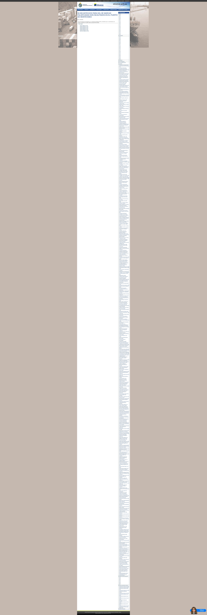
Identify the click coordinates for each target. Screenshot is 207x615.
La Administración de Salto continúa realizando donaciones (123, 355)
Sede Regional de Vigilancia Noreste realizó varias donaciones (124, 537)
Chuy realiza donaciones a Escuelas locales (124, 149)
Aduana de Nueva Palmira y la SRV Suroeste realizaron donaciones (123, 569)
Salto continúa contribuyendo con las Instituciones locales (124, 397)
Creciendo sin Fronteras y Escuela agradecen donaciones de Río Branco (124, 147)
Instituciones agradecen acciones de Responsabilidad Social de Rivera (124, 280)
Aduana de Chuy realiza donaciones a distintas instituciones (124, 501)
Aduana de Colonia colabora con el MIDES (123, 467)
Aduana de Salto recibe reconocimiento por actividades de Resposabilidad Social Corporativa (123, 325)
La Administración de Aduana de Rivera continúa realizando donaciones (123, 358)
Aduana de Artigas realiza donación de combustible (124, 556)
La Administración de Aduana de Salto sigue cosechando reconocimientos (124, 345)
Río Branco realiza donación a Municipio (123, 183)
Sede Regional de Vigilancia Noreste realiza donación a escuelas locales (124, 530)
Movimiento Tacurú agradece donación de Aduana (123, 236)
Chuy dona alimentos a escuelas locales (123, 120)
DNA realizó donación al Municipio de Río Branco (124, 505)
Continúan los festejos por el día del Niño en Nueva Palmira (123, 308)
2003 (119, 36)
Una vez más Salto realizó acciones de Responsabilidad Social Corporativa (124, 394)
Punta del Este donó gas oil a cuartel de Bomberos (124, 143)
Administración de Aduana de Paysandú (123, 600)
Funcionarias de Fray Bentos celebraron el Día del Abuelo (123, 493)
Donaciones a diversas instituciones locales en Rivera (124, 334)
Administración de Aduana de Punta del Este (123, 602)
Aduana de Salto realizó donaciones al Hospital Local (124, 375)
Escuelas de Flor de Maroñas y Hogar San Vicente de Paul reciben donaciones (124, 179)
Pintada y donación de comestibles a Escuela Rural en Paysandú (124, 205)
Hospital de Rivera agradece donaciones (123, 131)
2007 (119, 40)
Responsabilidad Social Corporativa (122, 63)
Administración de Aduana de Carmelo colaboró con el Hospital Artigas (124, 360)
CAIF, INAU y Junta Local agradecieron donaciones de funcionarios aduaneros (123, 232)
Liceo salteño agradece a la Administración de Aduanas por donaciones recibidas (123, 264)
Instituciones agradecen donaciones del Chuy (124, 109)
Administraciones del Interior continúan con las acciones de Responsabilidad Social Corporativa (123, 389)
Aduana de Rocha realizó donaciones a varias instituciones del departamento (124, 426)
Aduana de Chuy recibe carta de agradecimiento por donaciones (123, 521)
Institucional (80, 9)
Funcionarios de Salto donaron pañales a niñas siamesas (123, 384)
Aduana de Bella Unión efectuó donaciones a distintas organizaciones (124, 544)
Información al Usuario (122, 9)
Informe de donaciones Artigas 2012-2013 (124, 88)
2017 (119, 25)
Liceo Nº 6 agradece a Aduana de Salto (123, 98)
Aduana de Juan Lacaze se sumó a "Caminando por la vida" (123, 238)
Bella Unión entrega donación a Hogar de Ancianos (124, 129)
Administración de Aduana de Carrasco (123, 592)
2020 (119, 28)
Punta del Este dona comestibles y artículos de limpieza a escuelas (123, 141)
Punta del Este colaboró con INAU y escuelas (124, 226)
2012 (119, 45)
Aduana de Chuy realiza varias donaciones (123, 558)
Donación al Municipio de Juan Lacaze (123, 336)
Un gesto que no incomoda (122, 341)
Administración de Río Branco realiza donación (124, 499)
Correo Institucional (121, 61)
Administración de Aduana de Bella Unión (123, 589)
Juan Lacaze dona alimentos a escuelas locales (123, 115)
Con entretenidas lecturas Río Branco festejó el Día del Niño (124, 306)
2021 (119, 29)
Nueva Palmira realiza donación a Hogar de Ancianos (123, 168)
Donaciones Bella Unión (122, 339)
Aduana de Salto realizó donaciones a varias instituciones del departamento (124, 412)
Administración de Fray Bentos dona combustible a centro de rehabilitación (124, 272)
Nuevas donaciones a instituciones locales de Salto (123, 370)
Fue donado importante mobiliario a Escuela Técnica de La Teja (123, 216)
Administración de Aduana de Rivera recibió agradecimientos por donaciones (124, 414)
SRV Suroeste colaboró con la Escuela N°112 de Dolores (123, 440)
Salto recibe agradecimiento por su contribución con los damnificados (123, 343)
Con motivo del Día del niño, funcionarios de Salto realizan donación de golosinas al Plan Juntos (124, 69)
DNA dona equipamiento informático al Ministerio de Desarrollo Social (124, 550)
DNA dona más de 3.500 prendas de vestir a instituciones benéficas (124, 562)
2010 (119, 43)
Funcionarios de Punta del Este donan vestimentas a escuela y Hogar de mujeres (124, 258)
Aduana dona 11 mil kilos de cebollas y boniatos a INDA (124, 103)
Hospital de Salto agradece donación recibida (124, 133)
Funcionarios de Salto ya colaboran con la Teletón (123, 164)
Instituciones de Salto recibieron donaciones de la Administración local (124, 495)
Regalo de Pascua (121, 368)
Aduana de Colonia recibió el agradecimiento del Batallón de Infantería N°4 (123, 435)
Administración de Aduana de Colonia (124, 593)
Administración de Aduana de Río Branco (123, 604)
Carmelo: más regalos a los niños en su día (124, 310)
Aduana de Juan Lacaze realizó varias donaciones (123, 539)
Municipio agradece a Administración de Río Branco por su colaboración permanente (124, 292)
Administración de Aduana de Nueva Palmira (124, 598)
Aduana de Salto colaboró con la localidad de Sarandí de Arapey (123, 438)
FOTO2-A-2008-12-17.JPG (84, 26)
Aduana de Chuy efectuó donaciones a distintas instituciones (124, 510)
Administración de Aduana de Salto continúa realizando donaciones (123, 367)
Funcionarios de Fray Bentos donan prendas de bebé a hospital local (124, 296)
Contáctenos (120, 60)
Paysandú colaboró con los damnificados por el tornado (122, 379)
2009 (119, 42)
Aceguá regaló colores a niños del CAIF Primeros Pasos (123, 207)
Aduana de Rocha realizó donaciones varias (124, 541)
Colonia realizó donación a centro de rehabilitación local (124, 243)
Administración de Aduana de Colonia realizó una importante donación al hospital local (124, 372)
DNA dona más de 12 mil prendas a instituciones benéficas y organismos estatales (124, 519)
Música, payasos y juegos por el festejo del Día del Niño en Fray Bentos (123, 571)
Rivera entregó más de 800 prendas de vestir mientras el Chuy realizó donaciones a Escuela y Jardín (124, 74)
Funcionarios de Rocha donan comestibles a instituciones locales (123, 185)
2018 (119, 26)
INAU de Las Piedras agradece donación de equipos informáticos (123, 260)
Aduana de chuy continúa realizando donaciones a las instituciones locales (124, 445)
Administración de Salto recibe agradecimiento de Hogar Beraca (123, 137)
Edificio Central (121, 607)
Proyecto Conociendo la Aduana (123, 585)
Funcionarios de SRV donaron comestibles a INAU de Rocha (123, 170)
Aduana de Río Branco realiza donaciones (123, 535)
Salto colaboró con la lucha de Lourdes (123, 111)
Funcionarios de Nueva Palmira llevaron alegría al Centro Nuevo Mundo (123, 197)
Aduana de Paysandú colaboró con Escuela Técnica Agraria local (123, 462)
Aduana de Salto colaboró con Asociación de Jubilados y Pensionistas (123, 486)
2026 (119, 34)
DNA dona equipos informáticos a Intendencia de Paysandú (123, 497)
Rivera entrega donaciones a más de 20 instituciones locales (124, 117)
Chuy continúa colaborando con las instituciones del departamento (123, 419)
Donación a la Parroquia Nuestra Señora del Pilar (123, 338)
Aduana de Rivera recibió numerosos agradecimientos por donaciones (124, 431)
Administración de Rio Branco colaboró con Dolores (123, 380)
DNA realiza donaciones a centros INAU (123, 274)
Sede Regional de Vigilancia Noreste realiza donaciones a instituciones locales (124, 532)
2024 (119, 32)
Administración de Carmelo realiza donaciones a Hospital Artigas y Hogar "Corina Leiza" (124, 312)
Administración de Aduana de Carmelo (124, 590)
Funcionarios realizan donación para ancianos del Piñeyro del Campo (124, 86)
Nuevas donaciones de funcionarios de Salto (124, 113)
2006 (119, 39)
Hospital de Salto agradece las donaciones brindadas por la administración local (123, 457)
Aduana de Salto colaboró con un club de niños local (124, 483)
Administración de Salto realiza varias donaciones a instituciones (124, 552)
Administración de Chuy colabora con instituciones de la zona (124, 332)
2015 (119, 23)
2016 (119, 24)
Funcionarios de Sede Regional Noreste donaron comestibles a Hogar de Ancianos (124, 162)
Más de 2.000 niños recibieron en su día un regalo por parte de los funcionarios (124, 194)
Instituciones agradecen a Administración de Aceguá (122, 122)
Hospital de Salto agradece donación (124, 118)
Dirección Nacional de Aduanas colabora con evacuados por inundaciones (123, 329)
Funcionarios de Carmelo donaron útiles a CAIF (123, 199)
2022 (119, 30)
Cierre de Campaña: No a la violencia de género (124, 327)
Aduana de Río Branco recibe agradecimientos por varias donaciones (123, 527)
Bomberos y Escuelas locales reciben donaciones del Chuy (124, 127)
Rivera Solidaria (121, 340)
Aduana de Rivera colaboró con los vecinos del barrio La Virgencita (123, 469)
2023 (119, 31)
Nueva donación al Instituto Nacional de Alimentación (124, 315)
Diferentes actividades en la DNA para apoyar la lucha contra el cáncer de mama (124, 96)
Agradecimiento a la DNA (122, 275)
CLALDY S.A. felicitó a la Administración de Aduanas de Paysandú (123, 364)
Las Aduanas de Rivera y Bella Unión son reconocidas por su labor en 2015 (124, 353)
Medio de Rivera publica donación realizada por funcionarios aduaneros (124, 234)
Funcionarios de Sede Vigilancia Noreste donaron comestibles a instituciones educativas (123, 240)
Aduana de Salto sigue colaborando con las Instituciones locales (123, 452)
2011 (119, 44)
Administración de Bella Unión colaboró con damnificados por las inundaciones (123, 479)
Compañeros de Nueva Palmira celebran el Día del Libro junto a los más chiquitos (123, 564)
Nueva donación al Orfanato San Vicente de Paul (123, 282)
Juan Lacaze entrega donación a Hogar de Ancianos (123, 151)
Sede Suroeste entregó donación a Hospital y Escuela (123, 187)
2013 (119, 46)
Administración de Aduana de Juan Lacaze (123, 596)
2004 (119, 37)
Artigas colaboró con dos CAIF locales (123, 201)
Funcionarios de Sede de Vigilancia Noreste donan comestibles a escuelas (123, 229)
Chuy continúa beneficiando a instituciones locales (123, 219)
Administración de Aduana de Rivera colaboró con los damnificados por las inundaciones (124, 473)
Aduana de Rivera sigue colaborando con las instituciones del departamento (124, 349)
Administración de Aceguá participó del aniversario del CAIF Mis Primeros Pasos (124, 66)
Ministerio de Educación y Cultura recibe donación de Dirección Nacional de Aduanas (123, 574)
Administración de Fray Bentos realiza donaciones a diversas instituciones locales (124, 286)
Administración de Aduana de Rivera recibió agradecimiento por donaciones (124, 402)
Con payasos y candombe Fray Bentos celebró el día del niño (123, 304)
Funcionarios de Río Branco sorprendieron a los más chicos (123, 214)
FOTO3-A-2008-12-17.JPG (84, 27)
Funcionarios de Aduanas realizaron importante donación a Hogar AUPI (124, 80)
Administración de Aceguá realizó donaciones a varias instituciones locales (123, 77)
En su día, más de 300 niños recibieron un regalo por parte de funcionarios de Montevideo (123, 191)
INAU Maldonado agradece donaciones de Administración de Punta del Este (123, 289)
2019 (119, 27)
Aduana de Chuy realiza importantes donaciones (124, 514)
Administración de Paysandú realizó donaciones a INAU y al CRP (124, 82)
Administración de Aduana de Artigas (124, 587)
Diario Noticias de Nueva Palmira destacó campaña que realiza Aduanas (123, 172)
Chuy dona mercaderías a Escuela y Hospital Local (124, 294)
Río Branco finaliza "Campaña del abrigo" (123, 300)
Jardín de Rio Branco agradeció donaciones (123, 255)
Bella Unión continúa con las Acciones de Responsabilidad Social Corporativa (124, 455)
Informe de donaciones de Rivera (123, 181)
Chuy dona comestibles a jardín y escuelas (123, 188)
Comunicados (121, 35)
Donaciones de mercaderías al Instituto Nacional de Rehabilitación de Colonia (124, 320)
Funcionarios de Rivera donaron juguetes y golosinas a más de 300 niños (123, 211)
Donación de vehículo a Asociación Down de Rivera (123, 322)
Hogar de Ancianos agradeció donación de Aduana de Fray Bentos (124, 145)
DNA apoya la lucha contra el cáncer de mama (124, 93)
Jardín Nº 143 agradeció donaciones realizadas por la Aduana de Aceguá (124, 218)
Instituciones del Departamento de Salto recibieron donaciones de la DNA (123, 464)
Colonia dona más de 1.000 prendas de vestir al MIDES (124, 424)
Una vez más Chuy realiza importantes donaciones (122, 84)
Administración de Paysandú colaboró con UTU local (124, 386)
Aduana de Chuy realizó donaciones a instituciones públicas (124, 542)
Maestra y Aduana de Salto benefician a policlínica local (124, 139)
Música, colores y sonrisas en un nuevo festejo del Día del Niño (123, 302)
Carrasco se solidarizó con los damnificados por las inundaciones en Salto (124, 489)
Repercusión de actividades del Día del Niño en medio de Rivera (123, 221)
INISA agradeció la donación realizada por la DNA (124, 429)
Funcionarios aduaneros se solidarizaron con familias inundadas (124, 123)
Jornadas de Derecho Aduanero (123, 576)
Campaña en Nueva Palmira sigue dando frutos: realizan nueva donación (124, 177)
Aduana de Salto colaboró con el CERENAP (123, 444)
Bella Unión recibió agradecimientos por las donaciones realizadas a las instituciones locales (123, 409)
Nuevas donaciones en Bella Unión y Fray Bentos (124, 270)
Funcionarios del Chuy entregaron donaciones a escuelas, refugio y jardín (123, 224)
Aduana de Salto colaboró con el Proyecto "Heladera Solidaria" (123, 405)
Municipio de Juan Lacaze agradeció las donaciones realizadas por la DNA (124, 433)
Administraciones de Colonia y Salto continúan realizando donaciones (124, 382)
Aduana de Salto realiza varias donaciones (123, 512)
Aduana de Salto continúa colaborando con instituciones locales (124, 447)
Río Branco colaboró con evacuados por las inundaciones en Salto (124, 481)
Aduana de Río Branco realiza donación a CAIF (123, 525)
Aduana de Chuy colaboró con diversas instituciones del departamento (123, 392)
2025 (119, 33)
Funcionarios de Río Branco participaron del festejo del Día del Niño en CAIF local (123, 71)
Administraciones (113, 9)
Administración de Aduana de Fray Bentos (123, 594)
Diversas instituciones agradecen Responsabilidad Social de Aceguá (123, 91)
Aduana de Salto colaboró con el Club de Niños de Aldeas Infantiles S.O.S (124, 442)
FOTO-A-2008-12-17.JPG (84, 25)
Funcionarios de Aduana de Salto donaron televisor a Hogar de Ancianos (123, 153)
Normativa (86, 9)
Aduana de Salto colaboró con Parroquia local (123, 491)
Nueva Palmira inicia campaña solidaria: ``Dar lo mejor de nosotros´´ (124, 166)
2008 (119, 41)
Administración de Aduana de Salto (123, 606)
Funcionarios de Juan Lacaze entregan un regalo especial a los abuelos (123, 156)
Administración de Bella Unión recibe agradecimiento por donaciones (124, 548)
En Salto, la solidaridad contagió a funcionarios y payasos (123, 203)
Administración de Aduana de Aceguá (124, 586)
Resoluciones (99, 9)
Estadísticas (92, 9)
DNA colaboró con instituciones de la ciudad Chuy (124, 471)
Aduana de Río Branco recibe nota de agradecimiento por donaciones (124, 509)
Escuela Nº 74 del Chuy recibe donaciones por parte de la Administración (123, 101)
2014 (119, 47)
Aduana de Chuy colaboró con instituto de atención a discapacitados (124, 351)
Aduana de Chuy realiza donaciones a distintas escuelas (124, 507)
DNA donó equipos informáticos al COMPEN (123, 377)
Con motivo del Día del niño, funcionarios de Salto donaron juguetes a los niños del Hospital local (124, 422)
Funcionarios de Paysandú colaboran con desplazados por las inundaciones (124, 159)
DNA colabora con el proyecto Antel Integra (123, 283)
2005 (119, 38)
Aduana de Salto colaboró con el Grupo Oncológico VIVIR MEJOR (123, 407)
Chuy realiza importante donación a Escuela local (123, 298)
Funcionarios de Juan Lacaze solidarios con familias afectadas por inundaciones (124, 248)
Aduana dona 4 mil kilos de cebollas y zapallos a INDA (124, 105)
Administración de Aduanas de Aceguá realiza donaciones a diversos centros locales (124, 267)
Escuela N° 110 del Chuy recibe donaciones (123, 135)
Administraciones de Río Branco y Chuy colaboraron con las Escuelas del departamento (124, 417)
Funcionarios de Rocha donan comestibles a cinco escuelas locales (124, 175)
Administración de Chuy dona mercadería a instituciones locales (123, 262)
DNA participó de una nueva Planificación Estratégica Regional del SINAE (124, 450)
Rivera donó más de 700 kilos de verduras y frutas (123, 125)
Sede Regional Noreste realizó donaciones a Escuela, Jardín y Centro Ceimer (123, 245)
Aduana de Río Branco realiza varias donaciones (124, 516)
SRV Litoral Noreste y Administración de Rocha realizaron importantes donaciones (124, 399)
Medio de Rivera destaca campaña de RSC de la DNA (124, 209)
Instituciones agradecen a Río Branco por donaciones (124, 107)
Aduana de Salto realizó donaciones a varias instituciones (124, 503)
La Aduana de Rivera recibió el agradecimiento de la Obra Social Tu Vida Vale (124, 347)
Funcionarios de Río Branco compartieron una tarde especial (123, 251)
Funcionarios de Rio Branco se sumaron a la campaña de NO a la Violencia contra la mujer (123, 253)
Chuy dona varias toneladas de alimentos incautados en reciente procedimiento (123, 317)
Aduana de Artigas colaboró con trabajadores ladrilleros (123, 460)
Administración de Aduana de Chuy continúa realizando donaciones (123, 523)
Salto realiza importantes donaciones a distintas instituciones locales (124, 362)
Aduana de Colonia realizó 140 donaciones (123, 546)
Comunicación (106, 9)
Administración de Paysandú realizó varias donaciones (124, 554)
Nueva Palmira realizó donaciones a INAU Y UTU (124, 90)
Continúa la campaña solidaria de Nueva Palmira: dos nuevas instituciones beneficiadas (123, 277)
